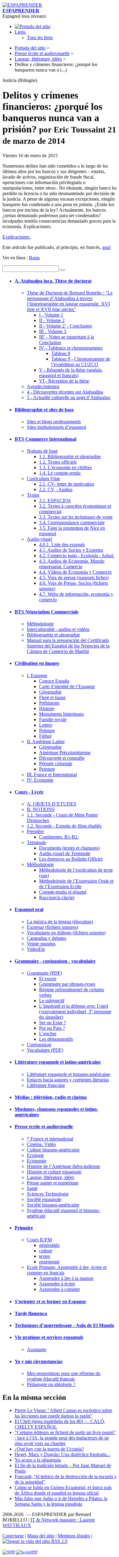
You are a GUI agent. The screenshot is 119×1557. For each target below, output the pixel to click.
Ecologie (35, 1155)
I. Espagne (37, 675)
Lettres (45, 725)
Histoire (46, 708)
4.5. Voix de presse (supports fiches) (74, 577)
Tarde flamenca (31, 1313)
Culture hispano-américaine (53, 1149)
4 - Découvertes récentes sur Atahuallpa (65, 392)
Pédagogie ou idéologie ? (51, 1384)
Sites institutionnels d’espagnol (56, 427)
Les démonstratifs (56, 1039)
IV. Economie (40, 780)
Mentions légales (74, 1535)
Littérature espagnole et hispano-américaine (68, 1074)
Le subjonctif (51, 1000)
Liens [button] (21, 32)
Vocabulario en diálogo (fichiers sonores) (66, 932)
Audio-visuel (39, 539)
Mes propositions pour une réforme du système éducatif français (63, 1376)
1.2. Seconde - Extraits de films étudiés (64, 826)
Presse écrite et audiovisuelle (42, 53)
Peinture (47, 730)
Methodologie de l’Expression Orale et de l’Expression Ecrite (76, 883)
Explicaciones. (16, 236)
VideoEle (36, 949)
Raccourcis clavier (56, 897)
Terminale (36, 842)
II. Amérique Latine (46, 741)
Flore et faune (52, 697)
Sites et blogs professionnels (54, 421)
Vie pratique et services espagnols (49, 1337)
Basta (34, 257)
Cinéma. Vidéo (41, 1144)
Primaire (24, 1227)
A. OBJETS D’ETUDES (51, 803)
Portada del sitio (30, 47)
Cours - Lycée (29, 792)
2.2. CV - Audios (55, 489)
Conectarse (13, 1535)
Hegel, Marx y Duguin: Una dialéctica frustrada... (62, 1454)
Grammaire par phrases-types (67, 984)
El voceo (47, 978)
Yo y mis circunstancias (39, 1361)
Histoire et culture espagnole (54, 1171)
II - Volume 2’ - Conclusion (65, 325)
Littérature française (46, 1085)
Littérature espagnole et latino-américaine (58, 1062)
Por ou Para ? (52, 1028)
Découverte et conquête (62, 758)
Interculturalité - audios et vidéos (58, 629)
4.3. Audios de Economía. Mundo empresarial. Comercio (71, 563)
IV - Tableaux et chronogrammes (71, 347)
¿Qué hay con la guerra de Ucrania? (49, 1448)
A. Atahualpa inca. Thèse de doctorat (53, 281)
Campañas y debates (46, 938)
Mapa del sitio (40, 1535)
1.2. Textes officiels (58, 462)
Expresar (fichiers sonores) (52, 927)
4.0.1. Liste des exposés (62, 544)
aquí (106, 247)
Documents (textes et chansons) (69, 848)
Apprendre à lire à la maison (66, 1278)
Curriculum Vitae (43, 478)
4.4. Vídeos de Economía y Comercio (75, 572)
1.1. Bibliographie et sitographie (70, 456)
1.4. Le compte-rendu (60, 473)
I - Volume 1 (51, 314)
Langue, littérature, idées (38, 58)
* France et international (50, 1138)
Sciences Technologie (48, 1193)
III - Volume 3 (52, 331)
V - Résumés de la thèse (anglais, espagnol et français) (71, 372)
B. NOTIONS (41, 809)
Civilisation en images (37, 663)
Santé (32, 1188)
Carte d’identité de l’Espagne (67, 686)
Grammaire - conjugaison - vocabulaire (55, 961)
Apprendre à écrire (57, 1283)
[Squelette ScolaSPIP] (27, 1552)
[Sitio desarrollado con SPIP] (8, 1552)
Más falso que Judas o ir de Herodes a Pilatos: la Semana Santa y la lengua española (61, 1501)
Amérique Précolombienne (65, 752)
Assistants (36, 1349)
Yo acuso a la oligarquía (38, 1459)
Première (35, 831)
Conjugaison (39, 1044)
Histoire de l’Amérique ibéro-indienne (63, 1166)
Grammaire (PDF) (44, 973)
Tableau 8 (60, 353)
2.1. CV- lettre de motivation (66, 484)
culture (45, 1250)
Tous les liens (40, 37)
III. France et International (52, 774)
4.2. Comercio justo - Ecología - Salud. (76, 555)
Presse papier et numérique (52, 1182)
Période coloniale (55, 763)
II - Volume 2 (52, 320)
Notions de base (42, 451)
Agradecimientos (43, 386)
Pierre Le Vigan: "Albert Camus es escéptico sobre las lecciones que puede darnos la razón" (63, 1413)
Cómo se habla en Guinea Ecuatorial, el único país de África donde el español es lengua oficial (63, 1490)
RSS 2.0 (58, 1541)
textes (44, 1256)
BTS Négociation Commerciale (46, 611)
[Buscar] (62, 270)
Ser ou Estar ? (52, 1022)
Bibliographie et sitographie (53, 634)
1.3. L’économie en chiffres (65, 467)
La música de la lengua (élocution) (60, 921)
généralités (49, 1245)
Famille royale (53, 719)
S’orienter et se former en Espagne (50, 1301)
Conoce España (54, 681)
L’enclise (47, 1033)
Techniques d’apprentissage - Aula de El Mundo (64, 1325)
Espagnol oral (29, 909)
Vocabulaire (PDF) (45, 1050)
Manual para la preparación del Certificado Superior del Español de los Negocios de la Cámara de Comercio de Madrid (68, 646)
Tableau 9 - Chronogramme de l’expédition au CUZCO (80, 361)
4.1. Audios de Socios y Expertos (71, 550)
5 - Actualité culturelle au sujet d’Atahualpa (68, 397)
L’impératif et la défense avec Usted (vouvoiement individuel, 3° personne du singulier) (75, 1011)
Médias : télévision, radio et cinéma (51, 1097)
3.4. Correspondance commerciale (72, 522)
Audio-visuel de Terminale (64, 853)
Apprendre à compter (59, 1289)
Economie (36, 1160)
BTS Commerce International (45, 439)
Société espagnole (44, 1199)
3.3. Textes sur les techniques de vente (76, 517)
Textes (33, 495)
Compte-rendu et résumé (62, 892)
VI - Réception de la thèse (64, 381)
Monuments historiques (61, 714)
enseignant (49, 1261)
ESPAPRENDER (20, 10)
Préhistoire (49, 703)
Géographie (50, 692)
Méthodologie (40, 623)
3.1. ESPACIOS (55, 500)
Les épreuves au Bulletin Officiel (71, 859)
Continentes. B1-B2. (59, 837)
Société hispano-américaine (53, 1204)
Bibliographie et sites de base (44, 409)
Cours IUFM (39, 1239)
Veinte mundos (41, 943)
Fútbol (45, 736)
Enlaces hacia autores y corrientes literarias (68, 1079)
